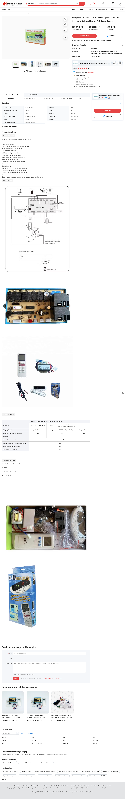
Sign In (75, 86)
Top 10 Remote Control (61, 776)
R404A (4, 740)
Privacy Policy (89, 792)
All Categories (8, 9)
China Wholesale (55, 785)
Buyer (81, 9)
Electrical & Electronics (12, 13)
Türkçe (98, 788)
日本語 (82, 788)
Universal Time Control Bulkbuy (97, 776)
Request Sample (106, 40)
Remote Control (24, 13)
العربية (72, 788)
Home (3, 13)
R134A (4, 737)
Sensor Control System (44, 776)
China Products (27, 785)
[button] (84, 98)
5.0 (100, 98)
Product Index (94, 785)
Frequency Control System (27, 776)
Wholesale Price (65, 785)
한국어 (77, 788)
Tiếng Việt (104, 788)
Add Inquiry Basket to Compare (36, 71)
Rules (122, 9)
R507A (34, 740)
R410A (34, 737)
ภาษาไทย (92, 788)
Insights (109, 785)
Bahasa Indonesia (113, 788)
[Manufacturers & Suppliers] (12, 4)
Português (32, 788)
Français (39, 788)
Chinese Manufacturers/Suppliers (40, 785)
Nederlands (66, 788)
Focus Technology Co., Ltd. (50, 792)
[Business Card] (120, 103)
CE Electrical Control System (110, 771)
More (3, 779)
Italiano (53, 788)
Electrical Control (26, 771)
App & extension (100, 9)
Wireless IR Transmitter (26, 763)
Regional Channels (84, 785)
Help (90, 9)
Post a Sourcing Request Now (52, 679)
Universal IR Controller (9, 763)
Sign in (121, 5)
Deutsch (59, 788)
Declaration (81, 792)
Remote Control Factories (10, 771)
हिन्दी (87, 788)
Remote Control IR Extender (44, 763)
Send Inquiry (84, 36)
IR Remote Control (34, 13)
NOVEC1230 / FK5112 (38, 743)
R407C (64, 740)
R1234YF (95, 740)
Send (15, 679)
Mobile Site (102, 785)
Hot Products (17, 785)
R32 (63, 737)
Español (26, 788)
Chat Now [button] (112, 36)
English (20, 788)
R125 (3, 743)
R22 (94, 737)
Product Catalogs (28, 733)
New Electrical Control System (90, 771)
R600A (95, 743)
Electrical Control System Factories (45, 771)
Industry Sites (74, 785)
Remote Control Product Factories (68, 771)
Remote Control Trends (78, 776)
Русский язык (46, 788)
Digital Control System (9, 776)
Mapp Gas (65, 743)
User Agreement (73, 792)
